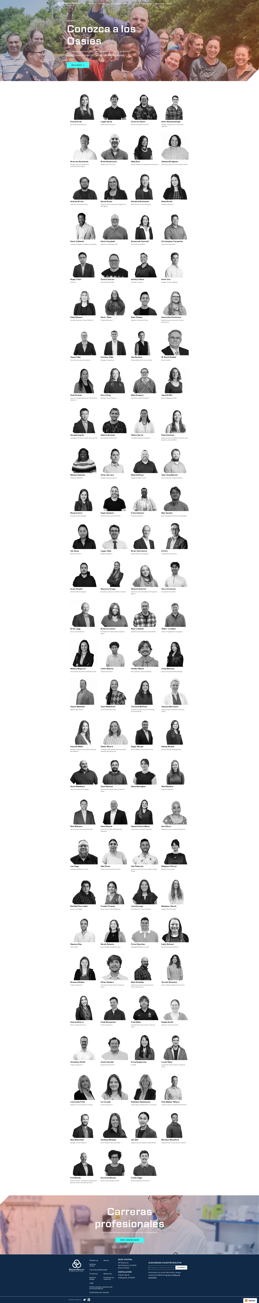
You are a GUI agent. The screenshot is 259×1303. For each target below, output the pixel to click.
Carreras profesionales (142, 3)
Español (252, 1300)
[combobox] (250, 1300)
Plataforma (103, 3)
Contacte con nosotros (108, 1278)
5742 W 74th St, (124, 1275)
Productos (115, 3)
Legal (91, 1283)
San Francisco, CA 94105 (127, 1265)
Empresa (90, 3)
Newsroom (159, 3)
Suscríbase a (181, 1267)
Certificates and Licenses (99, 1292)
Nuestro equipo (92, 1278)
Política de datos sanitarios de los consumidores (100, 1288)
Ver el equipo (76, 65)
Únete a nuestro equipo (129, 1240)
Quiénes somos (92, 1265)
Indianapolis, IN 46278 (126, 1278)
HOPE (169, 3)
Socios (126, 3)
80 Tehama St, (123, 1263)
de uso (168, 1275)
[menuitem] (91, 4)
